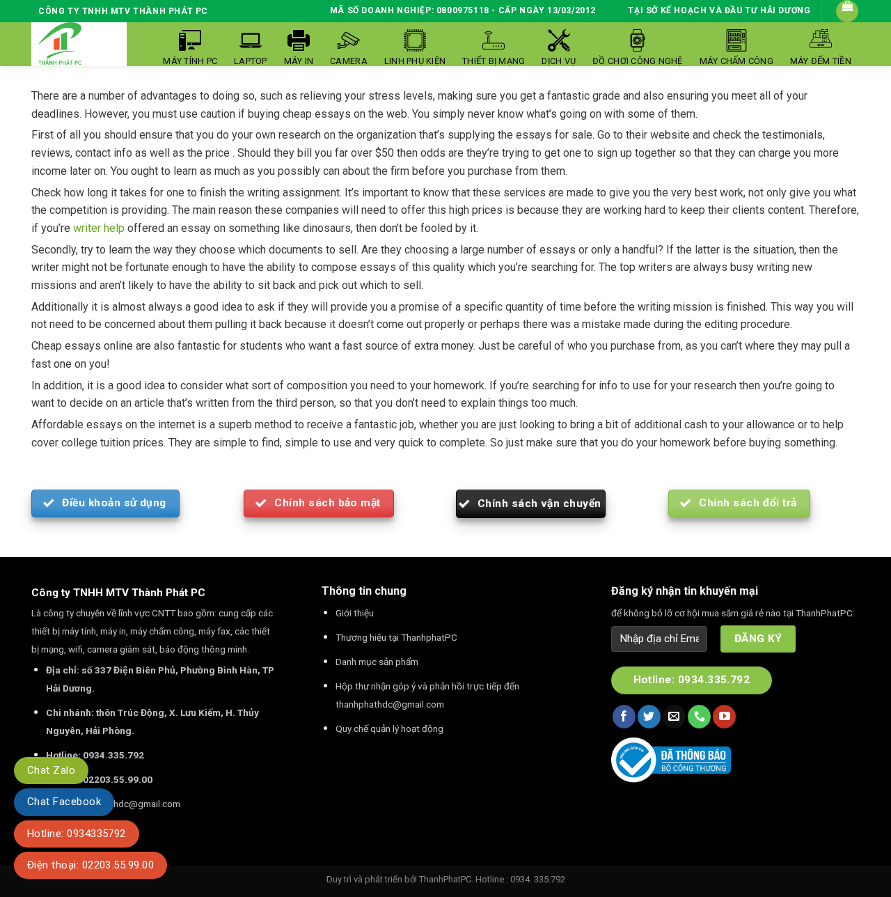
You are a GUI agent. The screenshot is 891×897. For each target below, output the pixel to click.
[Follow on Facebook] (624, 716)
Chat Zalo (51, 770)
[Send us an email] (674, 716)
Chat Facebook (64, 801)
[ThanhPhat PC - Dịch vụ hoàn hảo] (59, 44)
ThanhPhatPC (445, 879)
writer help (99, 228)
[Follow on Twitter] (649, 716)
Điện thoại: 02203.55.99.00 (90, 865)
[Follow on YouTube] (724, 716)
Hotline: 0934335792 (76, 833)
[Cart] (847, 11)
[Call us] (699, 716)
